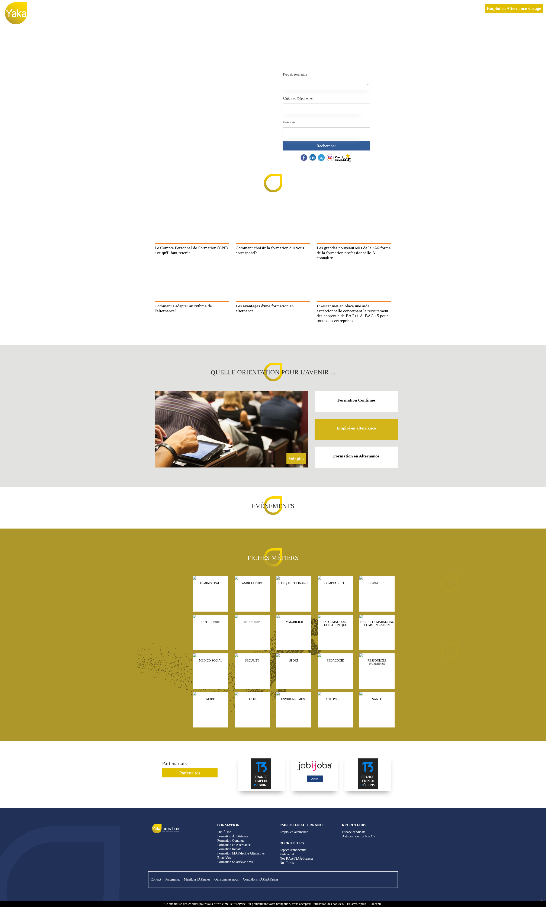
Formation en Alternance (356, 456)
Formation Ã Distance (232, 836)
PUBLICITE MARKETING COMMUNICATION (377, 623)
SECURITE (252, 660)
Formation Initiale (229, 849)
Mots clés (289, 122)
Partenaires (189, 773)
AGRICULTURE (252, 583)
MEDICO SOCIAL (210, 660)
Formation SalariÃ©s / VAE (236, 862)
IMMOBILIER (294, 622)
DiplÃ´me (224, 832)
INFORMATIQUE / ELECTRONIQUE (335, 623)
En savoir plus (356, 904)
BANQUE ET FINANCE (293, 583)
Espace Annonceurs (293, 850)
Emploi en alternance (356, 428)
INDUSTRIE (252, 622)
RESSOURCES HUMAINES (376, 662)
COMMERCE (377, 583)
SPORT (293, 660)
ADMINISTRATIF (210, 583)
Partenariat (287, 854)
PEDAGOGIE (335, 660)
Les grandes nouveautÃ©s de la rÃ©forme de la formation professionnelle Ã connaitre (354, 252)
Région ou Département (298, 98)
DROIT (252, 699)
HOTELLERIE (210, 622)
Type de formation (295, 74)
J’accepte (375, 904)
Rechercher (326, 145)
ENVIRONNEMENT (294, 699)
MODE (210, 699)
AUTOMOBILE (335, 699)
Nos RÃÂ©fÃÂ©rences (296, 858)
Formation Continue (356, 400)
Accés (314, 778)
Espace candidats (353, 832)
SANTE (377, 699)
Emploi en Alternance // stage (514, 8)
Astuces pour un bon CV (359, 836)
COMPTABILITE (335, 583)
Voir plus (296, 458)
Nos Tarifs (287, 863)
